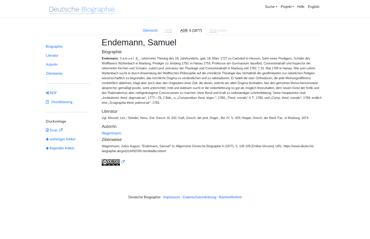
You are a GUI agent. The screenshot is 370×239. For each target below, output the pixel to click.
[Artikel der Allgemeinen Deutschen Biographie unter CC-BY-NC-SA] (113, 162)
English (313, 7)
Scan (53, 130)
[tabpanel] (185, 104)
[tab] (191, 30)
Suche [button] (270, 7)
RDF (53, 93)
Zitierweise (54, 73)
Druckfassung (60, 102)
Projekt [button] (286, 7)
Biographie (54, 46)
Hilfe (300, 7)
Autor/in (52, 64)
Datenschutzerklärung (199, 197)
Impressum (171, 197)
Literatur (52, 55)
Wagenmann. (112, 133)
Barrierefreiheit (230, 197)
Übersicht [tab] (150, 30)
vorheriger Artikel (62, 139)
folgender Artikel (61, 148)
